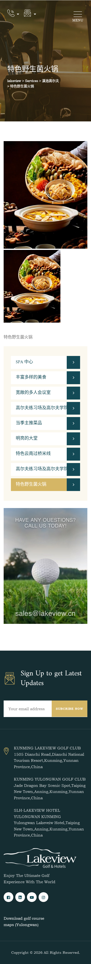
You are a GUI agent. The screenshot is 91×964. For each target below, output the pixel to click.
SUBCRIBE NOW (69, 709)
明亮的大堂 (27, 438)
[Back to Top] (80, 956)
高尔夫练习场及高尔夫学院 (42, 408)
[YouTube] (32, 897)
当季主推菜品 (29, 423)
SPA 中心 (24, 362)
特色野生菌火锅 (31, 484)
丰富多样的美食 (31, 377)
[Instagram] (43, 897)
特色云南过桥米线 (33, 454)
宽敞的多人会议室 (33, 393)
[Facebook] (8, 897)
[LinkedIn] (20, 897)
